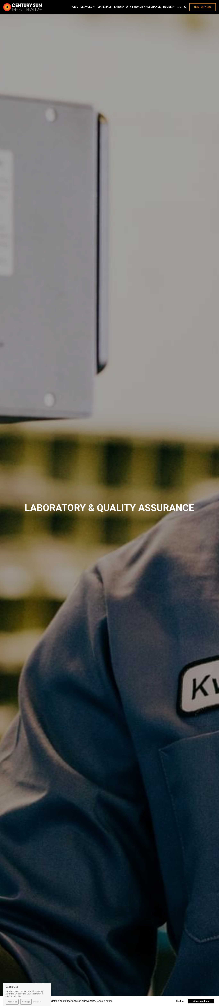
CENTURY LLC (202, 6)
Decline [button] (180, 1001)
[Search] (185, 7)
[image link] (22, 6)
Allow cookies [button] (201, 1001)
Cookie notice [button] (105, 1001)
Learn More (17, 992)
